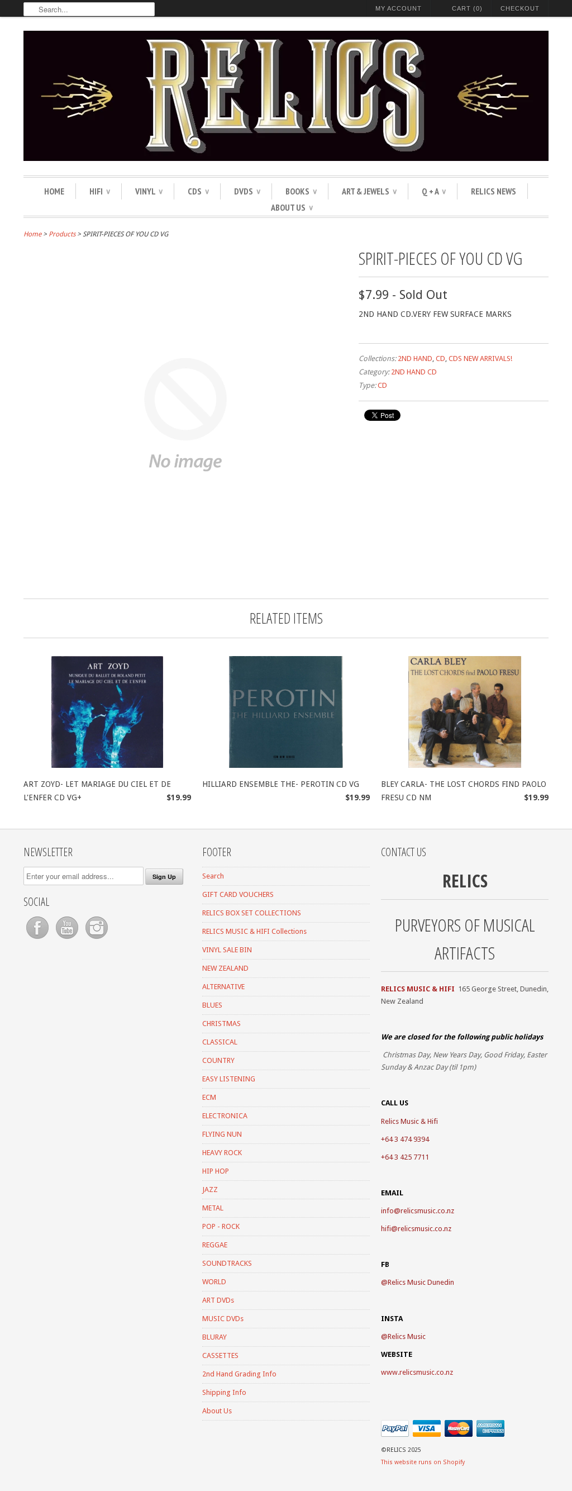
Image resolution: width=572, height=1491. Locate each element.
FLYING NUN (222, 1134)
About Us (292, 207)
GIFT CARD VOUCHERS (238, 894)
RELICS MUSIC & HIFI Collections (254, 931)
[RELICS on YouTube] (68, 939)
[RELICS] (286, 97)
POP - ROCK (221, 1226)
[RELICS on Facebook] (38, 939)
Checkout (520, 8)
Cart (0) (467, 8)
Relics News (493, 191)
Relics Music (407, 1336)
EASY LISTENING (228, 1079)
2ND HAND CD (414, 372)
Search (213, 876)
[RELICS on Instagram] (97, 939)
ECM (209, 1097)
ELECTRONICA (224, 1116)
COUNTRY (218, 1060)
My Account (398, 8)
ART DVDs (218, 1300)
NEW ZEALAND (225, 968)
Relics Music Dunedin (421, 1282)
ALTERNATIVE (223, 986)
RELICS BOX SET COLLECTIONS (251, 913)
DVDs (247, 191)
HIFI (99, 191)
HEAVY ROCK (222, 1152)
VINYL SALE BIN (227, 950)
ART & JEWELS (369, 191)
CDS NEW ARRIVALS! (480, 358)
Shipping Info (224, 1392)
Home (54, 191)
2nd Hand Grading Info (239, 1374)
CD (440, 358)
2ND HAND (415, 358)
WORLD (214, 1282)
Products (62, 234)
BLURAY (214, 1337)
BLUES (212, 1005)
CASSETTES (220, 1355)
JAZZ (210, 1189)
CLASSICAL (219, 1042)
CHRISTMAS (221, 1023)
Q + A (434, 191)
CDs (198, 191)
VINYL (149, 191)
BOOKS (301, 191)
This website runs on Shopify (423, 1462)
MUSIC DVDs (223, 1318)
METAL (212, 1208)
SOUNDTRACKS (227, 1263)
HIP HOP (215, 1171)
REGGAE (214, 1245)
